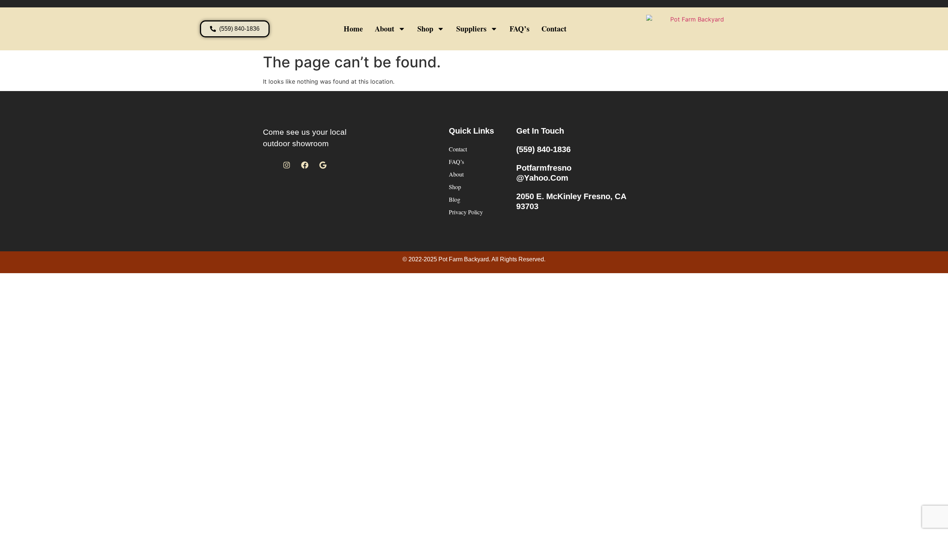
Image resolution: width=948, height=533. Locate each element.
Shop (425, 28)
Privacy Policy (466, 212)
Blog (454, 199)
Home (353, 28)
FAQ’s (520, 28)
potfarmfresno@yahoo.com (543, 172)
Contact (554, 28)
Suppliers (471, 28)
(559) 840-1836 (543, 149)
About (384, 28)
